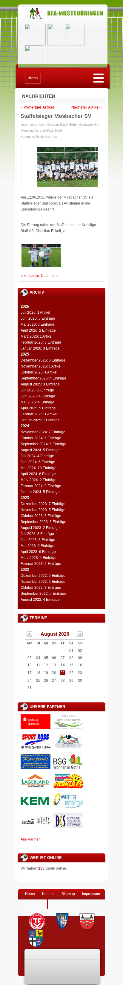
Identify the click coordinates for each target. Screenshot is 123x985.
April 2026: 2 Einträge (38, 330)
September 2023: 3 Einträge (43, 522)
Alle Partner (30, 839)
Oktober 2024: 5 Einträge (41, 438)
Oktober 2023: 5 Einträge (41, 516)
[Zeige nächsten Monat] (80, 636)
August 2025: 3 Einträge (40, 384)
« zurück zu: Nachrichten (41, 276)
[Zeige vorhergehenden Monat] (30, 636)
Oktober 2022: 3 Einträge (41, 587)
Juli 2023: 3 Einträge (37, 534)
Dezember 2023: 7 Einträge (43, 504)
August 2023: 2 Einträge (40, 528)
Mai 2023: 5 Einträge (37, 546)
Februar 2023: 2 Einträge (41, 564)
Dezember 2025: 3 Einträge (43, 360)
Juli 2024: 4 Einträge (37, 456)
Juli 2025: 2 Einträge (37, 390)
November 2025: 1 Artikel (41, 366)
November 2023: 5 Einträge (43, 510)
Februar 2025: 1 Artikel (39, 414)
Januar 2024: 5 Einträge (40, 492)
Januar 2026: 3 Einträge (40, 348)
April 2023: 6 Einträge (38, 552)
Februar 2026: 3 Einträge (41, 342)
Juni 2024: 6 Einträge (38, 462)
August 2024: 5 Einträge (40, 450)
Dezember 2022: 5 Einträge (43, 576)
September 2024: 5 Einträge (43, 444)
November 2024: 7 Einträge (43, 432)
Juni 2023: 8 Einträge (38, 540)
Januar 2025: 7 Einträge (40, 420)
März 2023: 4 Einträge (38, 558)
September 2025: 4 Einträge (43, 378)
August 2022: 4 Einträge (40, 599)
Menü (33, 78)
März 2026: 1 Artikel (37, 336)
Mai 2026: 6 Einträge (37, 324)
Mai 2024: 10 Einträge (38, 468)
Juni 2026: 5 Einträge (38, 318)
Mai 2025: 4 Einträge (37, 402)
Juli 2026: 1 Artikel (35, 312)
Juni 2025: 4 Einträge (38, 396)
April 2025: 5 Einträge (38, 408)
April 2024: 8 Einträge (38, 474)
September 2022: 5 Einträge (43, 593)
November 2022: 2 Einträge (43, 582)
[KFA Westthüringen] (62, 18)
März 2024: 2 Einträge (38, 480)
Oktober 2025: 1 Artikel (39, 372)
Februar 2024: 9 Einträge (41, 486)
